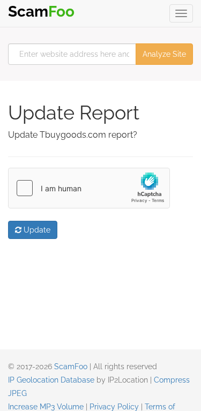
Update (35, 230)
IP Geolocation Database (51, 380)
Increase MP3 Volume (46, 406)
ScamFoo (70, 366)
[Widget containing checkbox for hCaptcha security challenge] (89, 188)
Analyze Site (164, 54)
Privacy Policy (114, 406)
